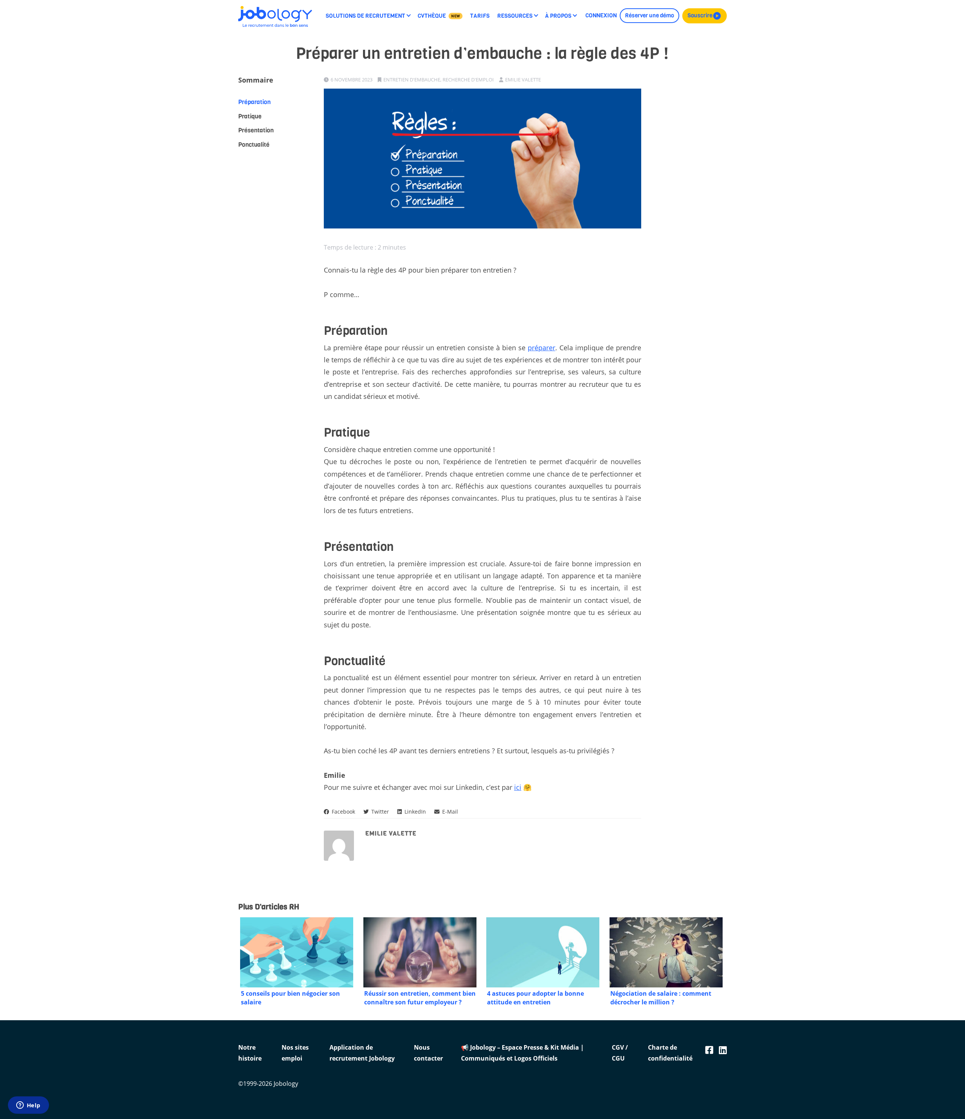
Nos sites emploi (295, 1052)
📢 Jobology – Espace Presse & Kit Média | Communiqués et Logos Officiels (522, 1052)
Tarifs (480, 16)
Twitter (379, 811)
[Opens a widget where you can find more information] (28, 1105)
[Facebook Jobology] (709, 1050)
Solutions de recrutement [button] (365, 16)
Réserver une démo (649, 15)
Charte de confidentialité (670, 1052)
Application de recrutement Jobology (362, 1052)
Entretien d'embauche (411, 79)
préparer (541, 347)
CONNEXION (601, 15)
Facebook (342, 811)
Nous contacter (428, 1052)
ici (517, 787)
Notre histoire (250, 1052)
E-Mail (449, 811)
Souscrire (704, 16)
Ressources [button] (515, 16)
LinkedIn (414, 811)
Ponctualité (254, 144)
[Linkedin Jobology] (723, 1050)
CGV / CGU (620, 1052)
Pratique (250, 116)
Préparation (254, 102)
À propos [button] (558, 16)
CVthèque (439, 16)
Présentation (256, 130)
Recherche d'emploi (468, 79)
